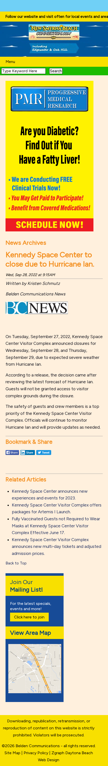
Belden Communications (38, 745)
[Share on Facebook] (12, 455)
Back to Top (16, 563)
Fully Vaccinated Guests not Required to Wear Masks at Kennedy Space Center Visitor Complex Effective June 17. (56, 525)
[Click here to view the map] (35, 691)
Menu (10, 61)
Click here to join (29, 617)
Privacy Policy (36, 752)
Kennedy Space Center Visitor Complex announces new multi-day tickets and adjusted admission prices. (56, 546)
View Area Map (30, 632)
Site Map (12, 752)
